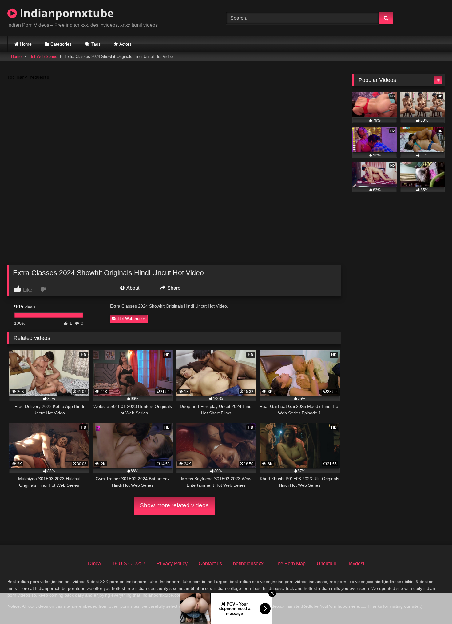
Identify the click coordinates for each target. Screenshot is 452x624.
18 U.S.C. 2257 (128, 563)
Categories (61, 44)
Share (173, 288)
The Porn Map (290, 563)
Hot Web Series (43, 56)
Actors (125, 44)
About (132, 288)
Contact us (210, 563)
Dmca (94, 563)
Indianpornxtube (65, 13)
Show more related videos (174, 505)
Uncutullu (327, 563)
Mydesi (356, 563)
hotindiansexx (248, 563)
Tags (96, 44)
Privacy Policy (172, 563)
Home (26, 44)
